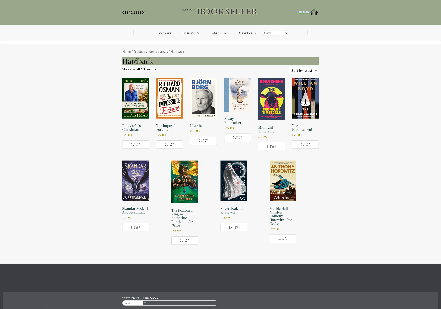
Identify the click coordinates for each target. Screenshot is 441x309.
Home (126, 52)
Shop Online (191, 32)
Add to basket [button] (135, 144)
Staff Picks (130, 298)
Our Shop (165, 32)
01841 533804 (134, 12)
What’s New (219, 32)
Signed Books (248, 32)
